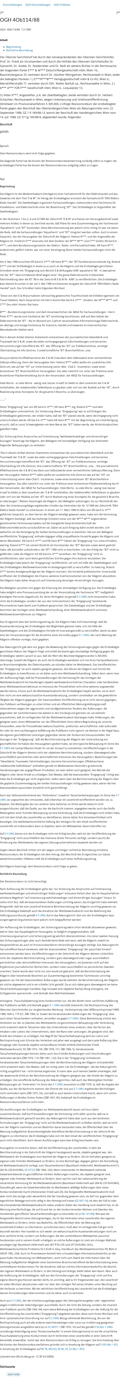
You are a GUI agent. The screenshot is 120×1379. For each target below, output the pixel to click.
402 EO (52, 1349)
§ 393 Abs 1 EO (108, 1344)
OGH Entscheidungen (38, 4)
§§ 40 (61, 1349)
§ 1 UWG (84, 635)
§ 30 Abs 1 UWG (103, 1327)
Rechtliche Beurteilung (19, 50)
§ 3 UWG (82, 596)
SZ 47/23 (30, 1170)
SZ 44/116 (81, 1200)
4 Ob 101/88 (86, 1214)
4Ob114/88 (13, 1374)
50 (66, 1349)
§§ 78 (44, 1349)
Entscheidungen (12, 4)
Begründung (13, 47)
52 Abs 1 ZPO (76, 1349)
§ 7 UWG (5, 748)
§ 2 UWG (54, 1318)
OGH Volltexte (62, 4)
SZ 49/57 (53, 1327)
